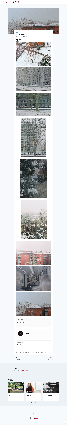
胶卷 (26, 352)
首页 (28, 1)
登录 (20, 370)
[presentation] (16, 387)
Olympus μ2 (25, 322)
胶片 (33, 352)
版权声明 (59, 1)
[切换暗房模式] (65, 422)
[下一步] (58, 392)
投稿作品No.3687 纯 (31, 395)
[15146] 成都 (19, 344)
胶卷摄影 (29, 352)
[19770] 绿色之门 (49, 395)
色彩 (45, 352)
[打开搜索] (63, 2)
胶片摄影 (37, 352)
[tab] (31, 402)
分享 (20, 352)
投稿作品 (17, 32)
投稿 (23, 352)
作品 (17, 352)
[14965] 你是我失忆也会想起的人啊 (22, 346)
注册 (23, 370)
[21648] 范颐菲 (17, 358)
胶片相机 (41, 352)
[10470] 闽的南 (19, 349)
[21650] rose (50, 358)
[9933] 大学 (12, 395)
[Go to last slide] (9, 392)
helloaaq (18, 36)
